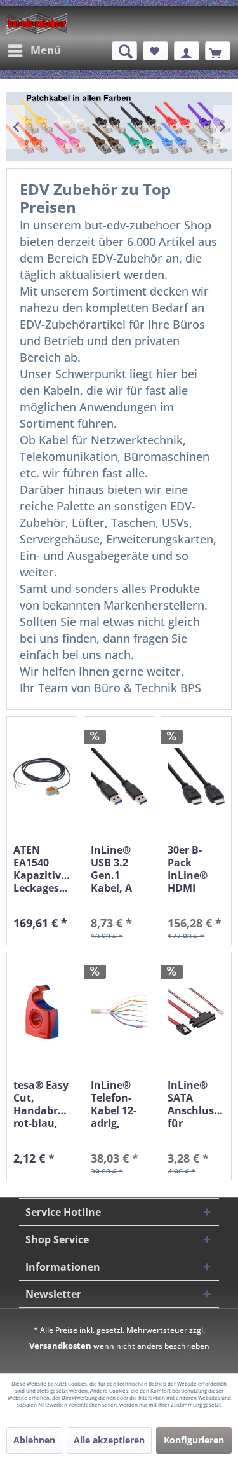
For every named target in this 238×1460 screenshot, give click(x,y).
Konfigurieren (194, 1440)
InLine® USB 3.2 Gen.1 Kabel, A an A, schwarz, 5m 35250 (114, 868)
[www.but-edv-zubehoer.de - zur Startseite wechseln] (36, 23)
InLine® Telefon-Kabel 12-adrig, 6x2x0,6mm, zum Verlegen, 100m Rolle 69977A (119, 1104)
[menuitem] (33, 50)
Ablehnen (34, 1440)
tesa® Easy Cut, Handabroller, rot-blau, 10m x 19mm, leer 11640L (41, 1104)
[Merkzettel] (155, 50)
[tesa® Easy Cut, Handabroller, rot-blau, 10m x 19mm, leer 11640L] (41, 1012)
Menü (45, 50)
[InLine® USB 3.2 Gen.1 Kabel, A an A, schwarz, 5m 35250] (119, 777)
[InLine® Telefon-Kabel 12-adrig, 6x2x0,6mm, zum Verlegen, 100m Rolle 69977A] (119, 1012)
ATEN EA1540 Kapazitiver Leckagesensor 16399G (41, 868)
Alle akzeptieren (109, 1440)
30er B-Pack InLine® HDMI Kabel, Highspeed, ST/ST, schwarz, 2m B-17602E (195, 868)
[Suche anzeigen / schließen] (124, 50)
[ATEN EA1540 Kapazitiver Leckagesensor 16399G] (41, 777)
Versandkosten (60, 1345)
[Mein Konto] (186, 50)
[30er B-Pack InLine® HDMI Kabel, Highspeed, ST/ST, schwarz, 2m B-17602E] (196, 777)
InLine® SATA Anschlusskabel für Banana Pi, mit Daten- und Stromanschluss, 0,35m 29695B (196, 1104)
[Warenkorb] (217, 50)
